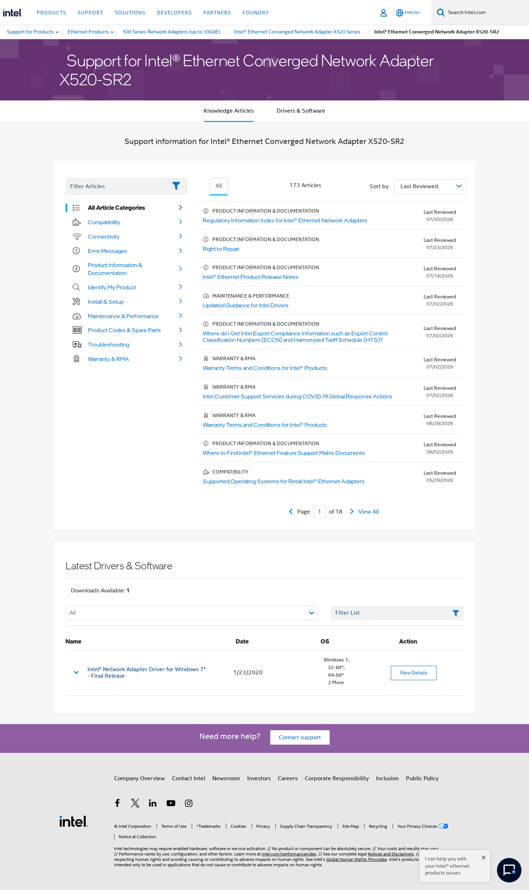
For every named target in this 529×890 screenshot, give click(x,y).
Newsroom (226, 778)
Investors (259, 778)
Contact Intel (188, 778)
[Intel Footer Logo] (73, 821)
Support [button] (90, 12)
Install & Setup (106, 301)
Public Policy (422, 778)
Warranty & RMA (108, 358)
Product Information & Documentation (115, 268)
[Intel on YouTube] (171, 804)
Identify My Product (112, 287)
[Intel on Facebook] (117, 804)
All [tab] (219, 185)
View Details (414, 672)
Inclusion (387, 778)
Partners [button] (217, 12)
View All (368, 511)
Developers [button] (174, 12)
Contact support (300, 737)
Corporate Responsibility (337, 778)
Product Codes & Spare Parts (124, 330)
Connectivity (103, 236)
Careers (288, 778)
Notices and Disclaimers (391, 854)
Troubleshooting (108, 344)
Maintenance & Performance (123, 316)
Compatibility (104, 222)
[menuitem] (88, 32)
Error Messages (107, 250)
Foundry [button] (256, 12)
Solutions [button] (130, 12)
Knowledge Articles (229, 110)
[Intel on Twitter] (135, 804)
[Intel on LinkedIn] (153, 804)
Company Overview (139, 778)
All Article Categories (116, 207)
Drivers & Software (301, 110)
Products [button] (51, 12)
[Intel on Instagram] (188, 804)
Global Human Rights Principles (356, 859)
